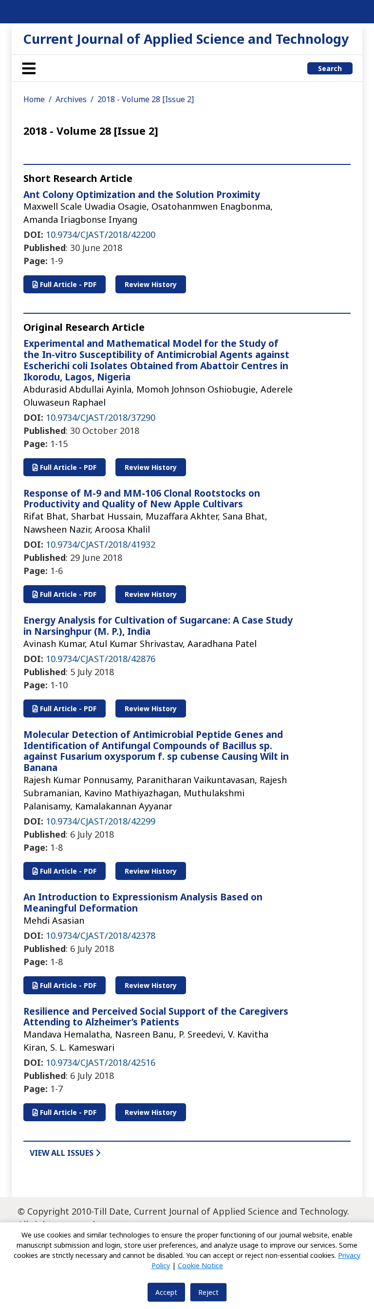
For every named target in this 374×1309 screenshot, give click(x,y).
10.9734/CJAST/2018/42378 (100, 935)
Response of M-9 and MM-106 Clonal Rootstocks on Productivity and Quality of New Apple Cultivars (141, 499)
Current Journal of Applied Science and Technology (186, 39)
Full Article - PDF (67, 284)
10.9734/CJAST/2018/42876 (100, 658)
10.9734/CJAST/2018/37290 (100, 417)
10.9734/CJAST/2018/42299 (100, 821)
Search (330, 68)
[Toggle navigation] (29, 68)
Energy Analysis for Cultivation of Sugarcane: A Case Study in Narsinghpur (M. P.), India (158, 626)
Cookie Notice (200, 1265)
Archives (71, 99)
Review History (151, 284)
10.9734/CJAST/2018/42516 (100, 1062)
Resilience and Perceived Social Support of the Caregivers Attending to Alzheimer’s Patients (155, 1017)
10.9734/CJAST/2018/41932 (100, 544)
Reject (208, 1292)
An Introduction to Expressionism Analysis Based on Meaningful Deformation (142, 903)
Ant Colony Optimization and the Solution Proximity (141, 194)
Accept (166, 1292)
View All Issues (62, 1153)
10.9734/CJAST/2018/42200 (100, 234)
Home (34, 99)
